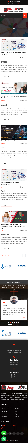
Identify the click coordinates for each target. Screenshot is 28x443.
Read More (6, 76)
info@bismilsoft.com (14, 375)
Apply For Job (18, 3)
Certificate (4, 416)
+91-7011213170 (14, 362)
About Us (17, 408)
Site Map (17, 416)
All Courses (4, 411)
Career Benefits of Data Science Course (12, 141)
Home (3, 408)
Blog (16, 411)
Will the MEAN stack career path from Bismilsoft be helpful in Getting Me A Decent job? (13, 226)
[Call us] (3, 433)
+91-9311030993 (14, 365)
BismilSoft (7, 440)
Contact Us (4, 414)
